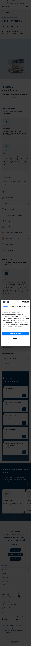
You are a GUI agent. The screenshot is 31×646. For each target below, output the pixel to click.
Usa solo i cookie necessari (15, 343)
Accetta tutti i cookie (15, 333)
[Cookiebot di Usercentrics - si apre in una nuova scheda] (22, 302)
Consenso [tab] (5, 306)
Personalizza (14, 338)
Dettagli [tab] (12, 306)
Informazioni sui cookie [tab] (23, 306)
